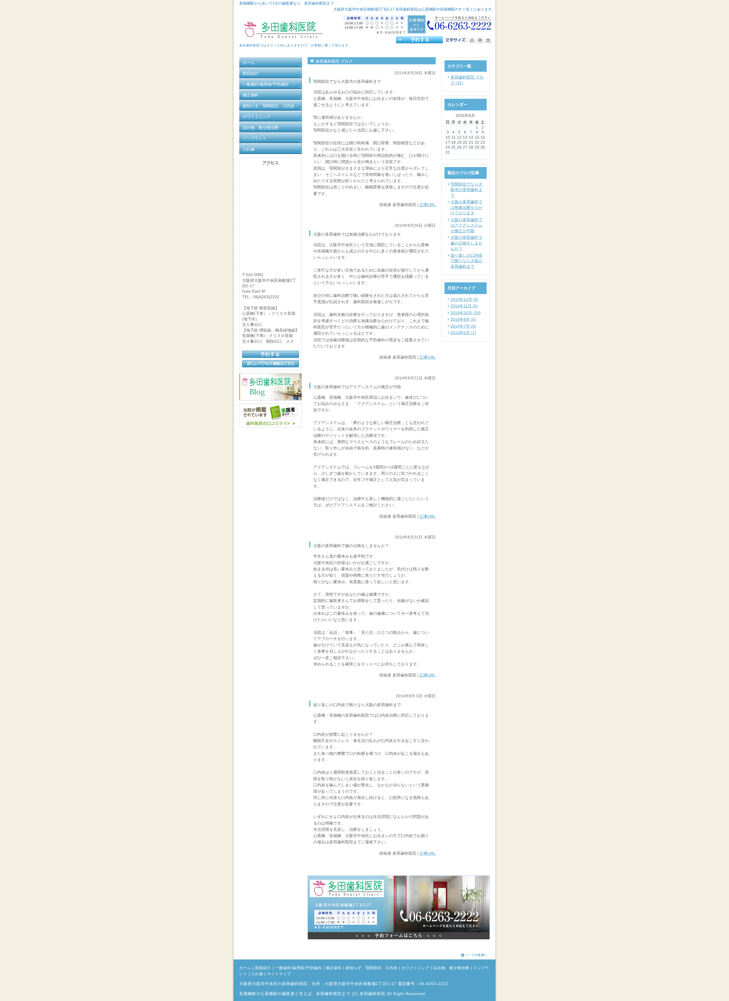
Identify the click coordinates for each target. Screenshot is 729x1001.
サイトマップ (279, 974)
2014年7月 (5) (463, 326)
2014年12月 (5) (464, 299)
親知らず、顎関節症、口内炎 (372, 968)
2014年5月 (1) (463, 332)
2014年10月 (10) (465, 313)
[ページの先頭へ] (478, 955)
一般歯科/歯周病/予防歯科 (298, 968)
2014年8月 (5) (463, 319)
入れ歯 (257, 974)
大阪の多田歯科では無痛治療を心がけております (466, 207)
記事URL (428, 204)
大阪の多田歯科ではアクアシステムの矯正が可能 (466, 225)
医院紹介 (263, 968)
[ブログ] (270, 399)
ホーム (245, 968)
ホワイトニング (415, 968)
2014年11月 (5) (464, 306)
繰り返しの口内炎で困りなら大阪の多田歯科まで (466, 261)
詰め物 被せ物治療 (451, 968)
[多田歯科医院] (270, 426)
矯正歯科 (334, 968)
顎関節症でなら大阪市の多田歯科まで (466, 190)
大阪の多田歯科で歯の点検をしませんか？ (466, 243)
